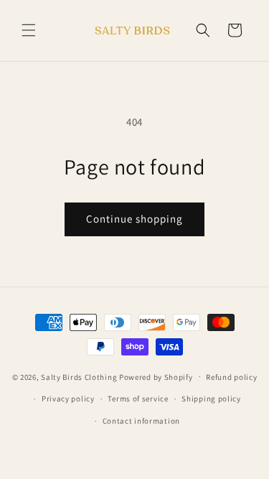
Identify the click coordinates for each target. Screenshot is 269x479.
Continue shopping (134, 218)
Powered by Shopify (156, 376)
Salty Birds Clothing (80, 376)
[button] (28, 30)
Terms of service (138, 399)
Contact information (141, 421)
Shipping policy (211, 399)
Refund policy (231, 377)
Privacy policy (68, 399)
